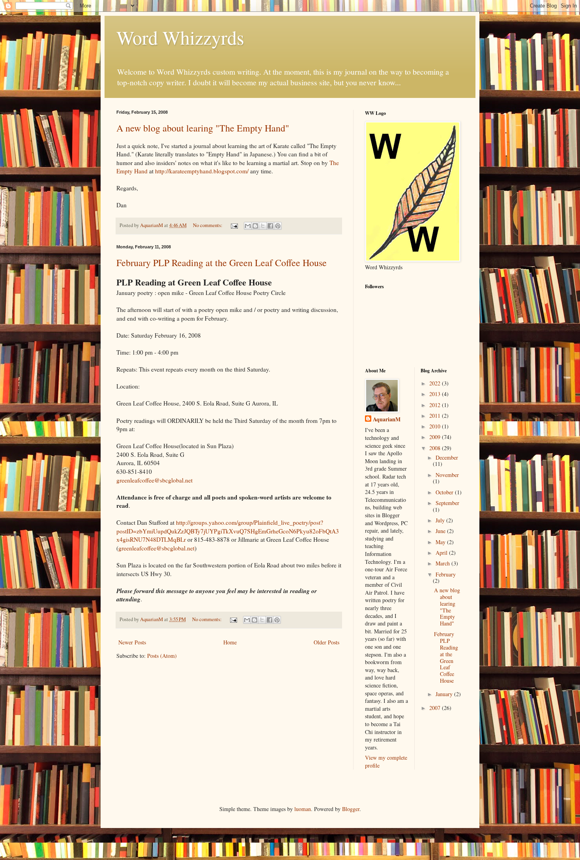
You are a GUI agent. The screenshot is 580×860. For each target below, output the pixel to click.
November (447, 475)
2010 (435, 426)
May (441, 542)
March (443, 563)
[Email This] (248, 226)
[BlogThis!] (255, 226)
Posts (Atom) (162, 655)
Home (230, 642)
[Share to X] (263, 226)
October (445, 492)
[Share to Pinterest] (278, 226)
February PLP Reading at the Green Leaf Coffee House (221, 262)
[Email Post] (233, 225)
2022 (435, 383)
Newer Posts (132, 642)
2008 (435, 448)
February (446, 574)
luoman (302, 809)
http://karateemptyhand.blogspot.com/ (202, 171)
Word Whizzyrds (180, 37)
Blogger (350, 809)
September (447, 503)
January (445, 694)
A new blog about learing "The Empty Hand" (202, 128)
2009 (435, 437)
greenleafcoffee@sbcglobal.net (154, 480)
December (447, 457)
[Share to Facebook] (270, 226)
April (442, 552)
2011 (435, 415)
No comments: (208, 225)
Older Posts (326, 642)
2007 (435, 708)
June (441, 531)
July (441, 520)
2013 (435, 394)
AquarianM (386, 419)
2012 (435, 405)
